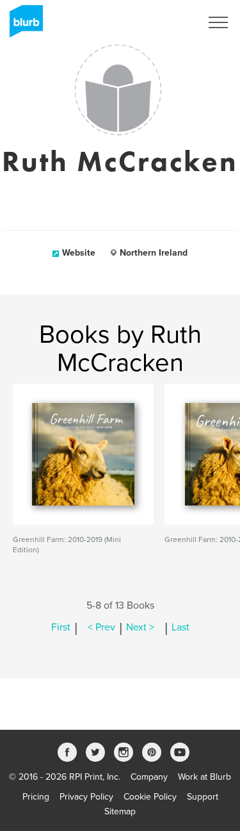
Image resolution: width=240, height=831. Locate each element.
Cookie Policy (150, 796)
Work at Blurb (204, 776)
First (60, 627)
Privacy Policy (86, 796)
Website (78, 252)
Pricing (35, 796)
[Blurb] (22, 25)
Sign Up (168, 22)
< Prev (101, 627)
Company (149, 776)
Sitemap (120, 811)
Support (202, 796)
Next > (140, 627)
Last (180, 627)
